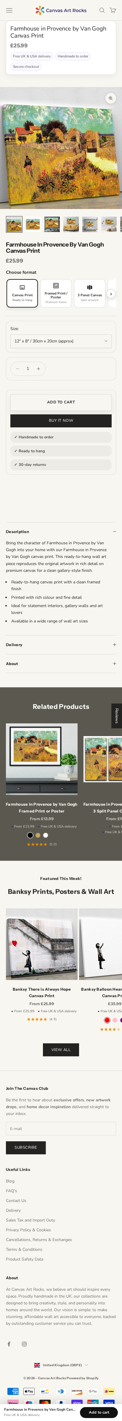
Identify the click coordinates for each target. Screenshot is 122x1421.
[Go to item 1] (14, 224)
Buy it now (61, 420)
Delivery (13, 1210)
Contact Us (16, 1200)
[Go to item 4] (71, 224)
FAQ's (11, 1191)
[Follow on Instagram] (24, 1344)
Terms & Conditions (24, 1249)
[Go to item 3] (52, 224)
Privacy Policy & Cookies (28, 1230)
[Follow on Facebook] (9, 1344)
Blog (10, 1181)
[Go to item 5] (90, 224)
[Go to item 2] (33, 224)
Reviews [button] (117, 715)
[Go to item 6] (109, 224)
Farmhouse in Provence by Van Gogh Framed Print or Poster (42, 807)
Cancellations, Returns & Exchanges (39, 1240)
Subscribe (26, 1147)
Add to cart (61, 402)
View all (61, 1050)
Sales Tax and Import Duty (30, 1220)
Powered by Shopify (83, 1378)
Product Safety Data (24, 1259)
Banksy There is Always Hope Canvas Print (42, 992)
